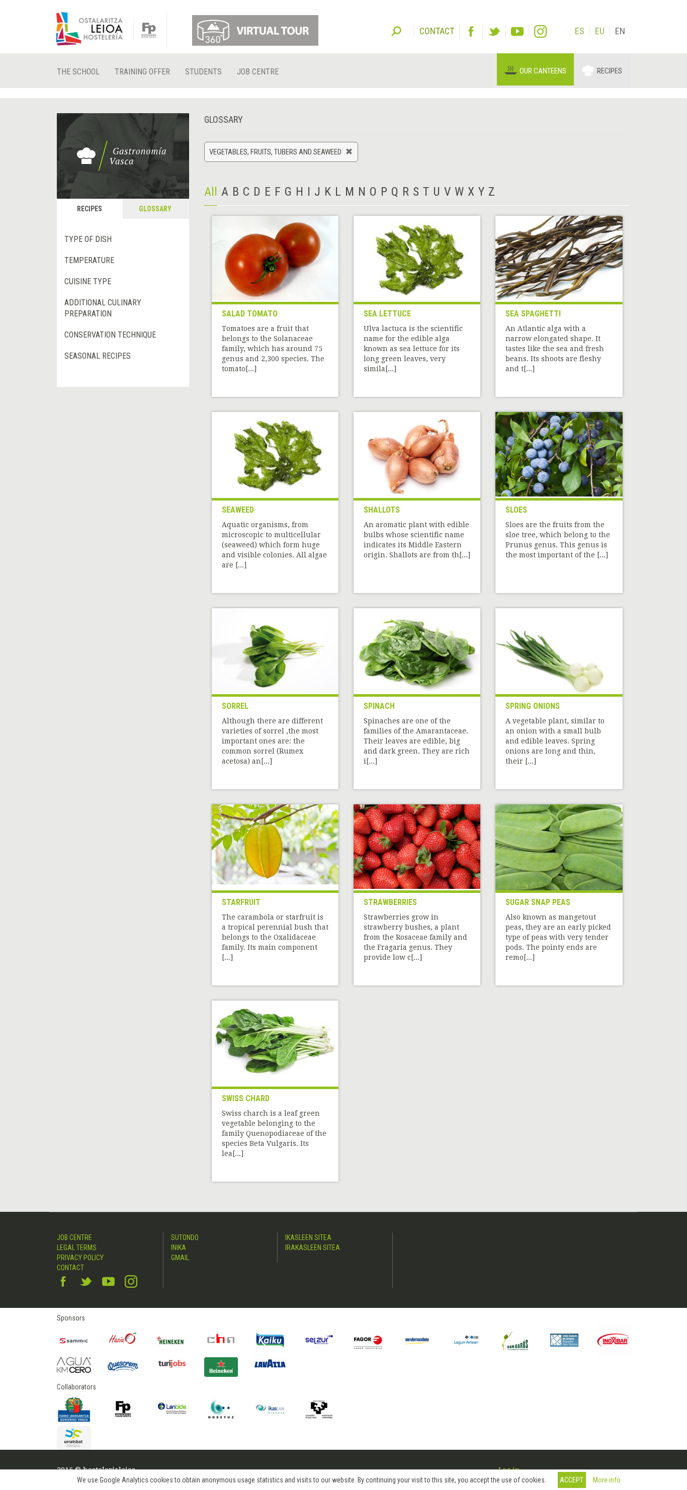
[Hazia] (123, 1340)
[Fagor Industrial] (368, 1340)
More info (607, 1480)
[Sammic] (74, 1340)
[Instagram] (540, 31)
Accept (571, 1480)
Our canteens (543, 70)
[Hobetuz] (221, 1409)
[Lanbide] (172, 1409)
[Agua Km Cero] (74, 1365)
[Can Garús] (515, 1340)
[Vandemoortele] (417, 1340)
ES (579, 31)
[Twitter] (494, 31)
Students (203, 71)
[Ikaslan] (270, 1409)
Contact (70, 1268)
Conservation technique (110, 335)
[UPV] (319, 1409)
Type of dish (88, 239)
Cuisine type (87, 281)
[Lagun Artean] (466, 1340)
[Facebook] (471, 31)
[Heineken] (172, 1340)
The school (78, 71)
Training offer (142, 71)
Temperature (89, 260)
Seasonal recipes (97, 356)
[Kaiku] (270, 1340)
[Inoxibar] (613, 1340)
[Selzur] (319, 1340)
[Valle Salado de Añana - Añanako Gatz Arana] (564, 1340)
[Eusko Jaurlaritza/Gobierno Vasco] (74, 1409)
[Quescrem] (123, 1366)
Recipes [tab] (89, 209)
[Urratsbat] (74, 1438)
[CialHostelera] (221, 1340)
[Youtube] (517, 31)
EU (600, 31)
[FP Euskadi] (123, 1409)
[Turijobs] (172, 1363)
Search (396, 30)
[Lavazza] (270, 1362)
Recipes (609, 70)
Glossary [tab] (155, 209)
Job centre (258, 71)
